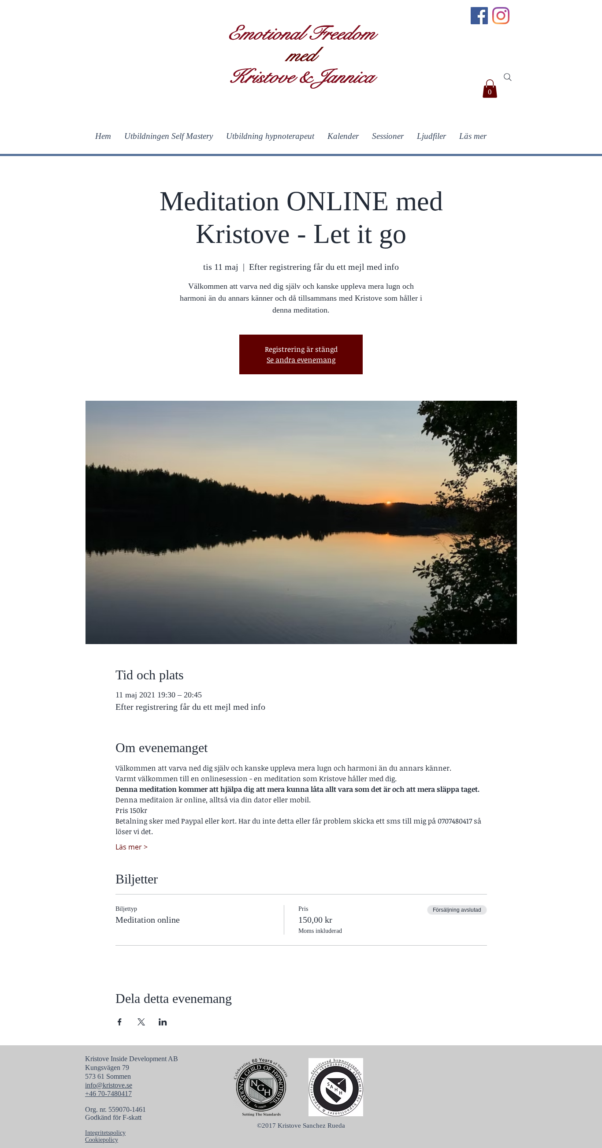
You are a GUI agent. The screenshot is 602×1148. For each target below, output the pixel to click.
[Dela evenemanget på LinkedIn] (163, 1021)
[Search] (507, 77)
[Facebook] (479, 15)
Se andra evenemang (301, 360)
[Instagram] (500, 15)
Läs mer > (131, 847)
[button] (490, 88)
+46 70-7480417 (108, 1093)
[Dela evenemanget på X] (141, 1021)
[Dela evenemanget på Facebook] (119, 1021)
